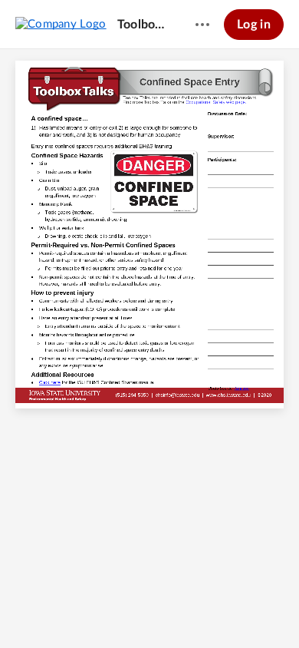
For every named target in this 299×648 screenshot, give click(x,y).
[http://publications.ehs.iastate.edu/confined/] (50, 383)
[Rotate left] (191, 610)
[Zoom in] (161, 610)
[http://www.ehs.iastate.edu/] (228, 395)
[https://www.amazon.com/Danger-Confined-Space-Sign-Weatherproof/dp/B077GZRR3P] (241, 390)
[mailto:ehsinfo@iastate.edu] (177, 395)
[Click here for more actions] (202, 24)
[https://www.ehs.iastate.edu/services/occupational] (216, 103)
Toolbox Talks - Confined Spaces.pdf (141, 24)
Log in (254, 24)
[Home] (61, 23)
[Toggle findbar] (78, 610)
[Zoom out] (109, 610)
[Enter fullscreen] (221, 610)
